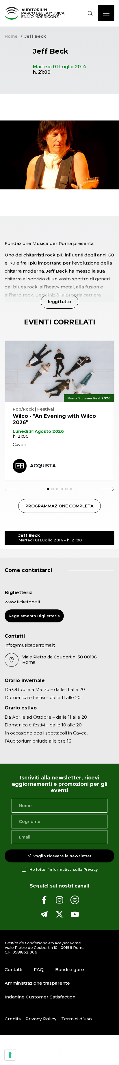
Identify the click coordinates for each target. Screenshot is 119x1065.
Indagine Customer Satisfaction (40, 997)
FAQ (39, 969)
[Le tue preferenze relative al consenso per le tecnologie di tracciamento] (10, 1054)
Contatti (13, 969)
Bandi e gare (69, 969)
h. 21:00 (21, 436)
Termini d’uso (76, 1018)
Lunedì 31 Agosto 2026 (38, 431)
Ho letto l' (63, 869)
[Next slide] (107, 489)
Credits (13, 1018)
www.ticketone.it (22, 602)
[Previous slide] (11, 489)
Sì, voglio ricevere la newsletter (60, 856)
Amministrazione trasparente (37, 983)
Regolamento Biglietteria (34, 616)
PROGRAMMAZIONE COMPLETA (59, 506)
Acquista (43, 466)
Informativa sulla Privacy (73, 869)
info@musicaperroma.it (30, 645)
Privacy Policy (41, 1018)
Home (11, 36)
